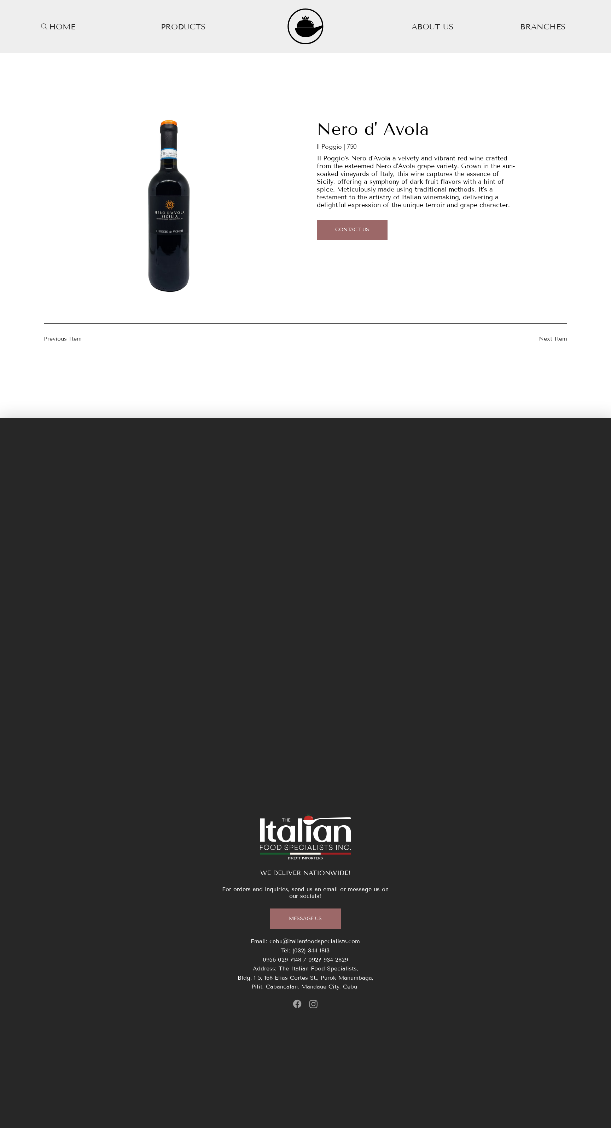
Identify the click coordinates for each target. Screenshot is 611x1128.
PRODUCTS (183, 27)
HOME (62, 27)
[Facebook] (297, 1003)
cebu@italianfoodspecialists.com (314, 941)
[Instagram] (313, 1003)
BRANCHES (543, 27)
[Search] (44, 26)
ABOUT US (433, 27)
